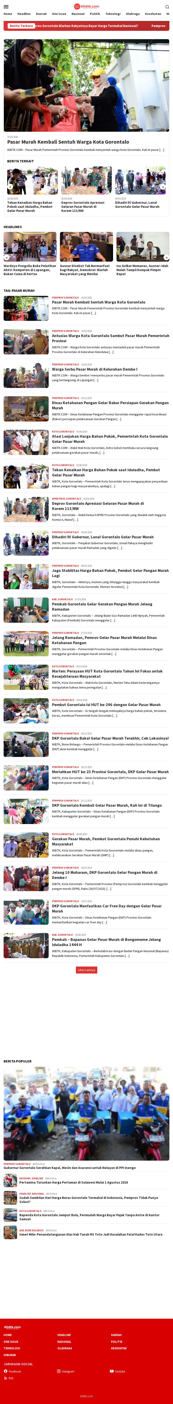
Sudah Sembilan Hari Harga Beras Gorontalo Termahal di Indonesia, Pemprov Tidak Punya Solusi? (88, 1200)
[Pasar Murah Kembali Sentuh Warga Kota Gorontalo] (86, 85)
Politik (116, 1342)
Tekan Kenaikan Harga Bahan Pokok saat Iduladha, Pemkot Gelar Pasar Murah (29, 207)
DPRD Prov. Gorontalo (66, 498)
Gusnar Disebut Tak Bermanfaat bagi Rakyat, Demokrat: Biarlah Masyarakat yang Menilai (85, 270)
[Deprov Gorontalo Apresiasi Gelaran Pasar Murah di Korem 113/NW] (86, 180)
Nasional (38, 1193)
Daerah (116, 1335)
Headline (37, 1178)
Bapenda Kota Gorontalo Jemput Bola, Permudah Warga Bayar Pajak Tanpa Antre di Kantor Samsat (89, 1217)
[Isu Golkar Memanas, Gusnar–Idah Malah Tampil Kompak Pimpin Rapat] (142, 247)
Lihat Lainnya (86, 970)
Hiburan (10, 1355)
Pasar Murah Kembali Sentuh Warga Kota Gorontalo (68, 142)
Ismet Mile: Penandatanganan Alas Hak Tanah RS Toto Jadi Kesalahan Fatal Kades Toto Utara (90, 1234)
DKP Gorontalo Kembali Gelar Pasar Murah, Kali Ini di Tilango (107, 805)
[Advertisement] (86, 1011)
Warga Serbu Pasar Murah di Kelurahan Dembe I (94, 369)
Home (8, 1335)
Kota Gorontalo (63, 431)
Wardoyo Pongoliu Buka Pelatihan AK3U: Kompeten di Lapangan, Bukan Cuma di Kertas (30, 270)
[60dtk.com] (86, 6)
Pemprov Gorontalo (65, 297)
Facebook (15, 1371)
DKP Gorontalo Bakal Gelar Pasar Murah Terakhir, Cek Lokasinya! (110, 738)
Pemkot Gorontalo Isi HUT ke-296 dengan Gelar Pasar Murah (106, 704)
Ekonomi (25, 1178)
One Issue (11, 1342)
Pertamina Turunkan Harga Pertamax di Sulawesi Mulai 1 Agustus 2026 (73, 1182)
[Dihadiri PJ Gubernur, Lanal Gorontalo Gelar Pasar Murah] (140, 180)
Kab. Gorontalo (62, 599)
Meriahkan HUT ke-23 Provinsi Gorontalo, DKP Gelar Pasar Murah (110, 771)
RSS (11, 1378)
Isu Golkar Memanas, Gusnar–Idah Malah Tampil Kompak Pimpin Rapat (142, 270)
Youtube (120, 1371)
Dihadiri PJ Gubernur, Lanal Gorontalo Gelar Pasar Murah (137, 205)
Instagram (68, 1371)
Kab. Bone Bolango (31, 1230)
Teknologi (12, 1348)
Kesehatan (119, 1348)
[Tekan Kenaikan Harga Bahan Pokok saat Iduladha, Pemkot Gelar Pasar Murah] (32, 180)
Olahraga (64, 1348)
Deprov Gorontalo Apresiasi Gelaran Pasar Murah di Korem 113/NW (82, 207)
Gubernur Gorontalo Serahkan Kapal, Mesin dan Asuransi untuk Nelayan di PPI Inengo (70, 1168)
